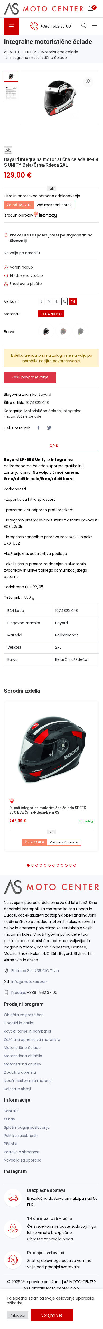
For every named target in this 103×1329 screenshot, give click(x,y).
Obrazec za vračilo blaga (50, 1239)
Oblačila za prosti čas (23, 1014)
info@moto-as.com (29, 981)
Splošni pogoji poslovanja (27, 1127)
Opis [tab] (53, 445)
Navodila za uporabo (22, 1160)
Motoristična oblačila (23, 1056)
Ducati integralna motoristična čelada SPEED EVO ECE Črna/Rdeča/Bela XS (47, 810)
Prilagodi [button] (17, 1315)
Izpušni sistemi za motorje (28, 1080)
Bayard (45, 394)
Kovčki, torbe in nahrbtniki (27, 1031)
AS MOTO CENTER (20, 52)
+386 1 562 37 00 (42, 992)
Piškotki (10, 1143)
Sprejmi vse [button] (52, 1315)
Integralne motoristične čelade (38, 57)
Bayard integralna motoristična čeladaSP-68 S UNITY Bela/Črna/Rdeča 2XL (51, 162)
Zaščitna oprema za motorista (32, 1039)
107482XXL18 (37, 402)
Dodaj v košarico (53, 750)
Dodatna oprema (20, 1072)
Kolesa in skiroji (17, 1088)
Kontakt (11, 1111)
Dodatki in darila (18, 1023)
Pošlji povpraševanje (30, 377)
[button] (28, 865)
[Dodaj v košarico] (51, 747)
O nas (9, 1119)
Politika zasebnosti (21, 1135)
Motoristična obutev (22, 1064)
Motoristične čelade (59, 52)
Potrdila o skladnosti (22, 1152)
